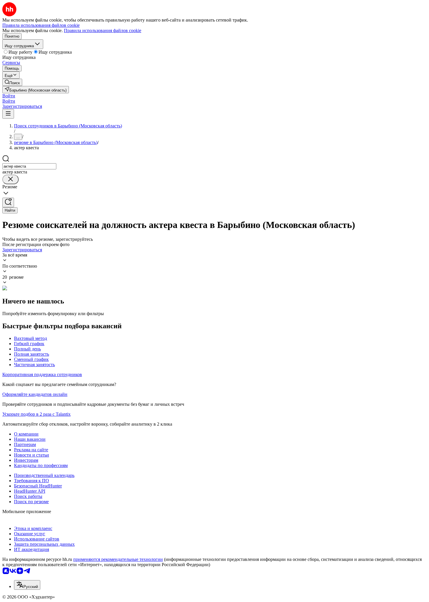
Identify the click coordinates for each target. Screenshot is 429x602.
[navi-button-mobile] (8, 114)
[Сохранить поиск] (8, 202)
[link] (12, 82)
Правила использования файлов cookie (102, 30)
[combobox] (29, 166)
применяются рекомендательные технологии (118, 559)
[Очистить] (10, 179)
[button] (8, 95)
